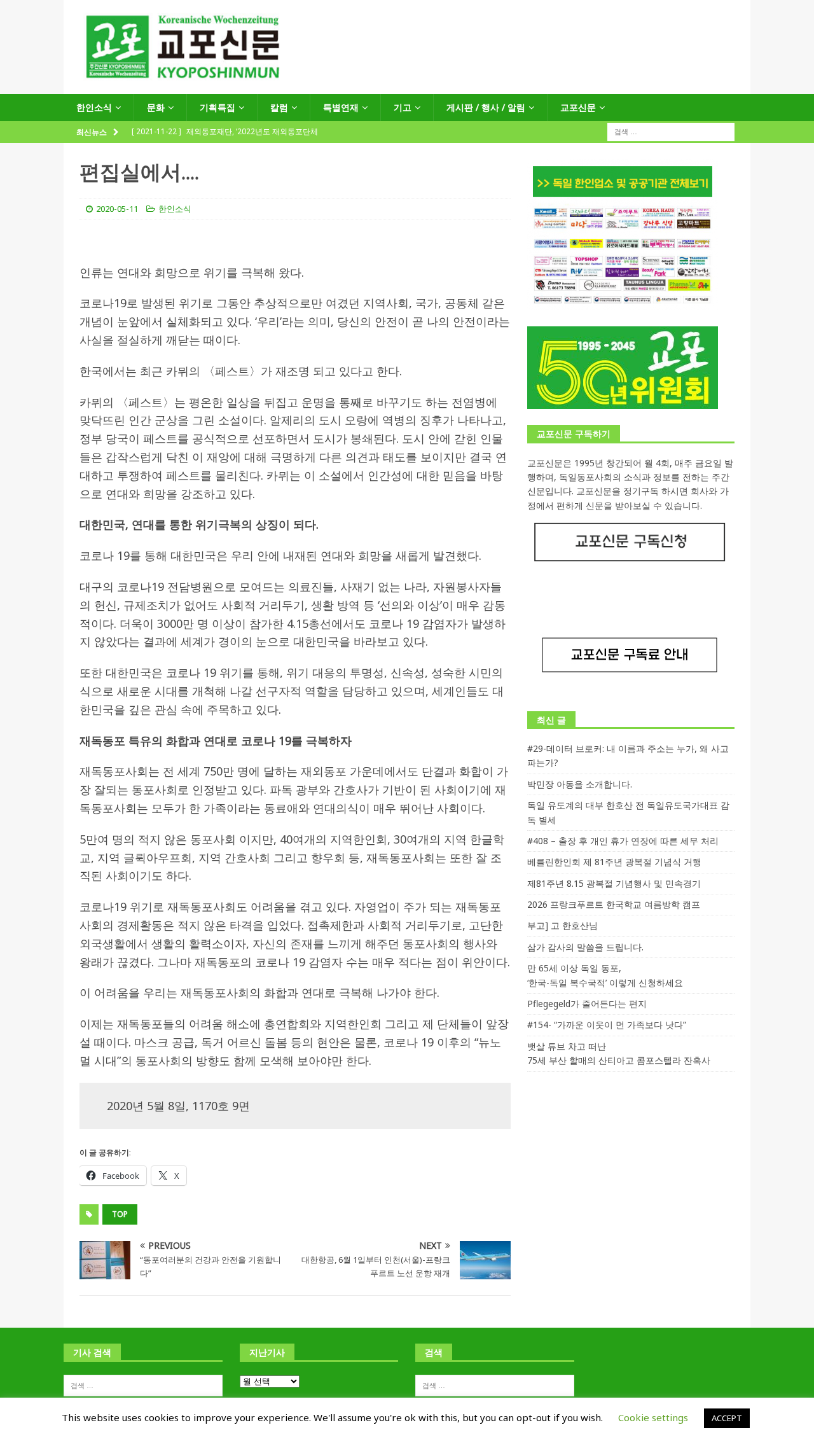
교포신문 (578, 107)
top (120, 1214)
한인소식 (94, 107)
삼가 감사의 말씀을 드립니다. (585, 947)
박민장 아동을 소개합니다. (579, 784)
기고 (402, 107)
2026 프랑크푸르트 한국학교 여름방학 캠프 (613, 904)
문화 (156, 107)
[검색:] (671, 131)
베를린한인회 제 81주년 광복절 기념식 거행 (614, 862)
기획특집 (217, 107)
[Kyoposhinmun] (407, 87)
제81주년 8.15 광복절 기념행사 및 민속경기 (614, 883)
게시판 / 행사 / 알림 (485, 107)
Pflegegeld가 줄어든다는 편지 (587, 1004)
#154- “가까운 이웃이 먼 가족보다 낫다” (606, 1024)
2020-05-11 (117, 208)
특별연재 (341, 107)
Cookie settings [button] (653, 1417)
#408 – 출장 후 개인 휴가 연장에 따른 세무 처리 (623, 841)
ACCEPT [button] (727, 1418)
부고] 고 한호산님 (562, 925)
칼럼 (279, 107)
